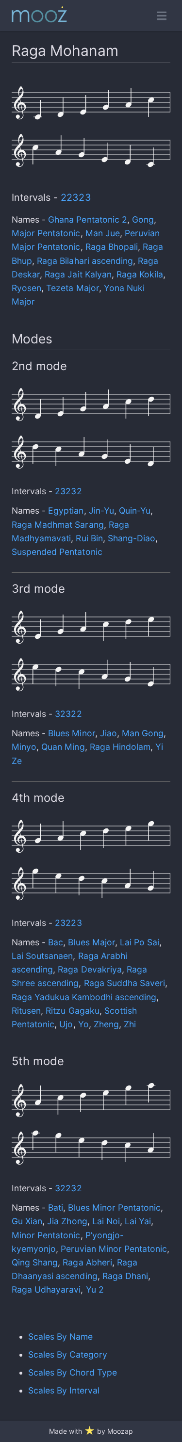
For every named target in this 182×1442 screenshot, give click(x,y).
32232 (68, 1188)
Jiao (108, 733)
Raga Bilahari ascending (85, 261)
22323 (76, 197)
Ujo (66, 1024)
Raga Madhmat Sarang (58, 524)
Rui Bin (89, 538)
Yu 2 (95, 1289)
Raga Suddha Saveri (124, 983)
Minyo (24, 747)
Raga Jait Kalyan (78, 274)
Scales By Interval (64, 1390)
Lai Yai (138, 1221)
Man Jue (102, 233)
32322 (68, 714)
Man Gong (143, 733)
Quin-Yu (134, 510)
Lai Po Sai (139, 942)
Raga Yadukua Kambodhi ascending (84, 997)
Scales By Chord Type (72, 1372)
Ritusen (26, 1010)
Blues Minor (71, 733)
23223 (68, 923)
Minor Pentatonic (46, 1235)
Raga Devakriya (89, 969)
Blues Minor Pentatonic (114, 1207)
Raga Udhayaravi (46, 1289)
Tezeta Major (72, 288)
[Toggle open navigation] (161, 15)
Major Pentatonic (46, 233)
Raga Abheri (87, 1262)
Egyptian (65, 510)
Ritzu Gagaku (72, 1010)
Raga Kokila (139, 274)
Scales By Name (60, 1336)
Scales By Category (68, 1354)
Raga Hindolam (120, 747)
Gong (143, 219)
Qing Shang (35, 1262)
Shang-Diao (131, 538)
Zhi (130, 1024)
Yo (83, 1024)
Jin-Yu (101, 510)
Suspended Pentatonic (57, 552)
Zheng (106, 1024)
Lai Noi (106, 1221)
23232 (68, 491)
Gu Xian (27, 1221)
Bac (55, 942)
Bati (55, 1207)
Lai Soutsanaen (42, 956)
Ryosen (26, 288)
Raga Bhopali (111, 247)
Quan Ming (62, 747)
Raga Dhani (125, 1276)
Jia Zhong (67, 1221)
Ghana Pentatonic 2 (87, 219)
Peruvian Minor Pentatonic (114, 1249)
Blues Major (91, 942)
